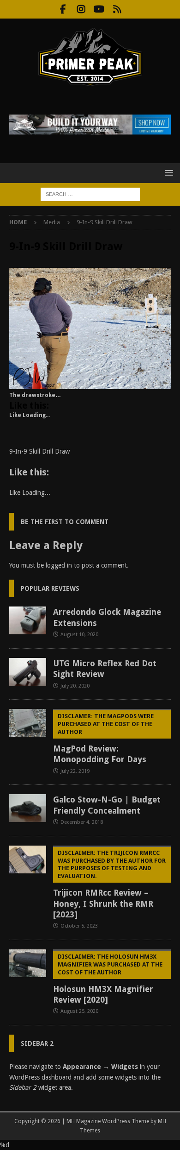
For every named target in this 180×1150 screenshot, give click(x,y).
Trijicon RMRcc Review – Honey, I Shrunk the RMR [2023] (109, 884)
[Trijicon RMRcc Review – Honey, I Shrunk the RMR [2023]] (27, 859)
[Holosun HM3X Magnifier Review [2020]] (27, 963)
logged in (59, 565)
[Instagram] (81, 9)
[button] (167, 172)
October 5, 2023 (79, 926)
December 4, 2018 (81, 822)
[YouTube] (99, 9)
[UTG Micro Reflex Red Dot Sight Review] (27, 672)
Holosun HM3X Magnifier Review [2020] (107, 979)
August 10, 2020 (79, 635)
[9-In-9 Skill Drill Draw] (90, 384)
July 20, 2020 (75, 686)
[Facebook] (63, 9)
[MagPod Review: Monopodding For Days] (27, 723)
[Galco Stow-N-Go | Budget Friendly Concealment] (27, 808)
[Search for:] (90, 193)
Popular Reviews (50, 588)
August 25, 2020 (79, 1011)
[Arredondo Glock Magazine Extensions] (27, 620)
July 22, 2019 (75, 771)
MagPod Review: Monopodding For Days (103, 738)
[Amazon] (117, 9)
